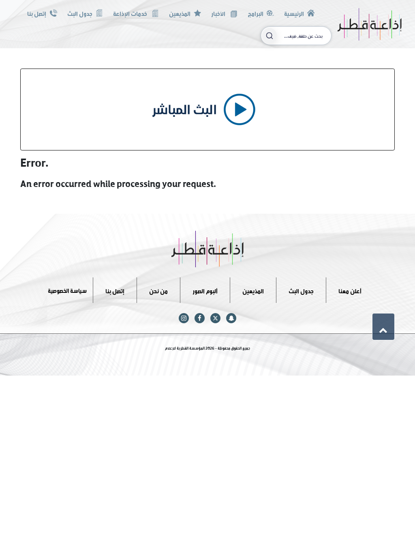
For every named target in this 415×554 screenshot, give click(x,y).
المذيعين (179, 13)
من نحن (158, 290)
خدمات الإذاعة (130, 13)
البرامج (255, 13)
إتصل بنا (36, 13)
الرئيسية (294, 13)
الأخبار (219, 13)
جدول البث (79, 13)
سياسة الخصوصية (67, 289)
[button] (383, 326)
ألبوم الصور (205, 290)
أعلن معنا (350, 290)
